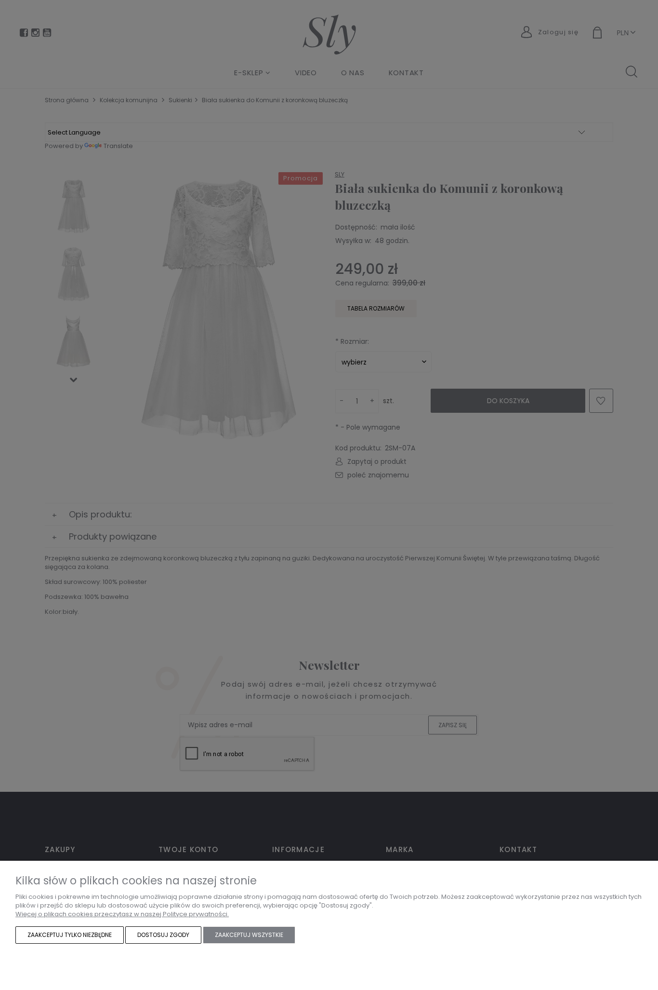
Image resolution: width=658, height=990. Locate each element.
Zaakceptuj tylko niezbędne (69, 935)
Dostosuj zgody (163, 935)
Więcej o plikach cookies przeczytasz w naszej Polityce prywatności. (122, 914)
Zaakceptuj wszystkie (249, 935)
